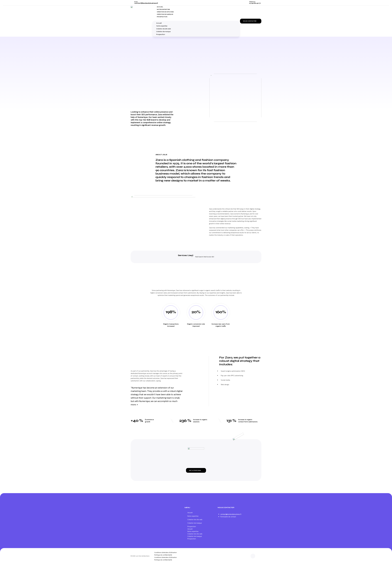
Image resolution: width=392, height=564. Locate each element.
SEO (212, 257)
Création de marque (165, 14)
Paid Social (207, 257)
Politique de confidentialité (163, 555)
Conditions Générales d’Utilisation (165, 552)
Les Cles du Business (142, 556)
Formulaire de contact (228, 516)
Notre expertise (163, 9)
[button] (195, 19)
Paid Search (199, 257)
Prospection (162, 16)
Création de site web (165, 12)
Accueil (160, 7)
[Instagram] (253, 556)
